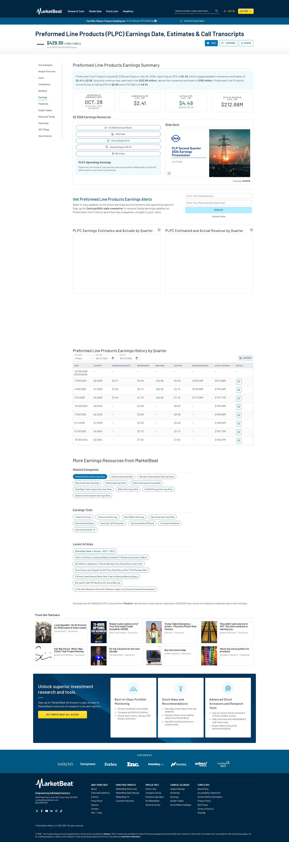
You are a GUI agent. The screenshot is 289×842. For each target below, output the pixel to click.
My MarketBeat (152, 800)
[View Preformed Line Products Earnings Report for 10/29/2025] (238, 407)
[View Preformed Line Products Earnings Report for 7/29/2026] (238, 381)
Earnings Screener (84, 529)
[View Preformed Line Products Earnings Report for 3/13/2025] (238, 432)
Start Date (99, 355)
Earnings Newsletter (84, 523)
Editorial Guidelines (100, 792)
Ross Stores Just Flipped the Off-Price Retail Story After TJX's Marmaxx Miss (111, 570)
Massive (107, 834)
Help (99, 812)
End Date (122, 355)
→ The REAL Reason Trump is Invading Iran (104, 21)
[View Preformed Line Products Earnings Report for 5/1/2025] (238, 423)
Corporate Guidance (169, 523)
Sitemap (201, 812)
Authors (95, 796)
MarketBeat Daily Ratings (127, 792)
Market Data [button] (95, 11)
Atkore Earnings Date (116, 483)
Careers (94, 804)
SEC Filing (120, 153)
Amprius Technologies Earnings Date (92, 495)
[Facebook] (42, 810)
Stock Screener (153, 804)
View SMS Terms (218, 216)
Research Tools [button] (76, 11)
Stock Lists (151, 789)
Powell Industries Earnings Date (90, 476)
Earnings (174, 796)
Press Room (97, 800)
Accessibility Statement (208, 792)
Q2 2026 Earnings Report (120, 127)
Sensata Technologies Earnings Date (156, 476)
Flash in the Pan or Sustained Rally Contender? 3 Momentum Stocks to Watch (111, 557)
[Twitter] (37, 810)
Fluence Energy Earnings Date (146, 483)
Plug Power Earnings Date (87, 483)
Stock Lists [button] (112, 11)
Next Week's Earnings (134, 517)
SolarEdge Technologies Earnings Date (93, 489)
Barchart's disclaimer (131, 836)
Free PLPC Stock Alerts (194, 21)
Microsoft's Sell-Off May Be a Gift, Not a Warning (97, 582)
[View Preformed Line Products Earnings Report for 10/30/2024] (238, 440)
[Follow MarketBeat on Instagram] (57, 810)
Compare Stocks (153, 792)
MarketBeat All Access (126, 789)
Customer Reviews (125, 800)
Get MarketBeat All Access (62, 714)
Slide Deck (120, 134)
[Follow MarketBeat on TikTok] (61, 810)
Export (247, 358)
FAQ (93, 812)
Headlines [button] (128, 11)
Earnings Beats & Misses (142, 523)
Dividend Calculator (155, 796)
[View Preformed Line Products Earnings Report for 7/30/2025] (238, 415)
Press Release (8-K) (120, 140)
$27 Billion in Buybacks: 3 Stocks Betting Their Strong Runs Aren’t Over (109, 563)
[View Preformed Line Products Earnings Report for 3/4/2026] (238, 398)
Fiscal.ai (128, 603)
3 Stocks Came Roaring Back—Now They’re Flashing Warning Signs (106, 576)
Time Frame (78, 355)
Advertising (202, 789)
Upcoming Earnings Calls (162, 517)
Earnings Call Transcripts (112, 523)
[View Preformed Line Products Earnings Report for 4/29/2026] (238, 390)
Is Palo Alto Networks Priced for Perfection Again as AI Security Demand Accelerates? (115, 589)
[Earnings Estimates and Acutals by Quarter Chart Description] (159, 230)
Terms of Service (205, 808)
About (94, 789)
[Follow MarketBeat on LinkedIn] (52, 810)
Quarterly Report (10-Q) (120, 147)
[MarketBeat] (49, 11)
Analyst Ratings (177, 789)
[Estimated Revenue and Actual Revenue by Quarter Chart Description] (251, 230)
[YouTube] (47, 810)
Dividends (175, 792)
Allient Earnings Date (128, 489)
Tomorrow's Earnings (108, 517)
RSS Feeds (202, 804)
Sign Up (218, 210)
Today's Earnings (83, 517)
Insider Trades (177, 800)
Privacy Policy (204, 800)
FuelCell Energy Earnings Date (158, 489)
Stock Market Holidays (180, 804)
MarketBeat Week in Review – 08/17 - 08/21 (95, 551)
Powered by (237, 181)
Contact (95, 808)
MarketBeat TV (123, 796)
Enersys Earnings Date (122, 476)
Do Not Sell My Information (209, 796)
